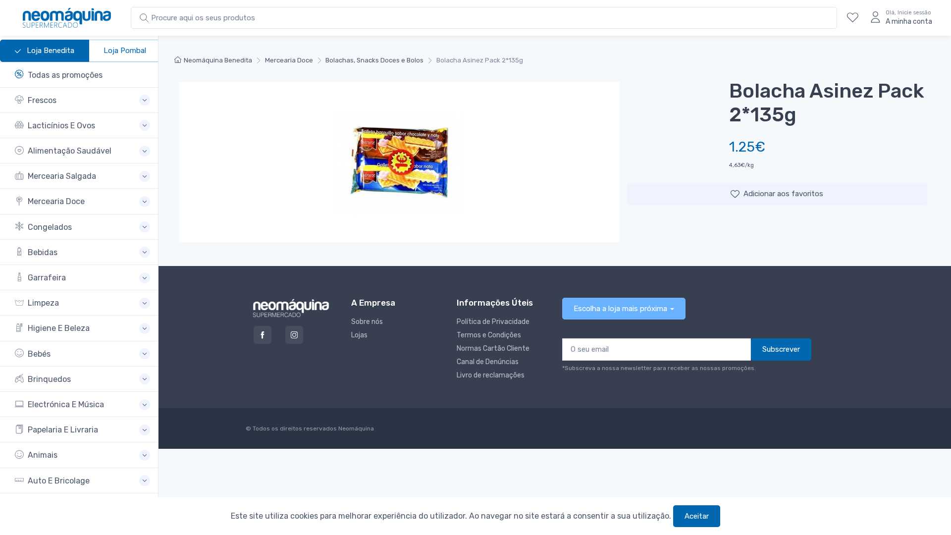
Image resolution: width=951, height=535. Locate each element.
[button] (82, 100)
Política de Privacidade (493, 322)
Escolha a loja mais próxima (620, 308)
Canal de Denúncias (488, 362)
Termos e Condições (489, 335)
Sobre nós (367, 322)
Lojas (359, 335)
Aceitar (697, 516)
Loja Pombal (125, 50)
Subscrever (781, 349)
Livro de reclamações (491, 375)
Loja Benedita (49, 50)
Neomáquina (355, 428)
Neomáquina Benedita (218, 60)
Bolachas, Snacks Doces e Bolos (374, 60)
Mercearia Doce (289, 60)
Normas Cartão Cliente (493, 348)
